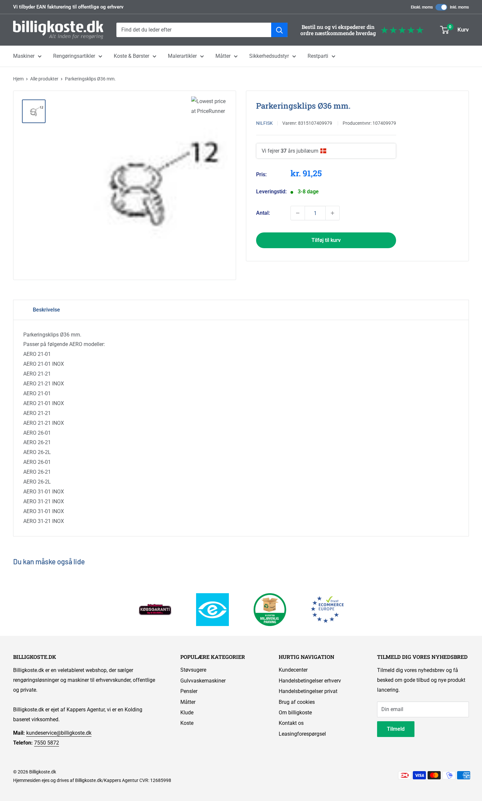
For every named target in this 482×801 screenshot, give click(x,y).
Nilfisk (264, 123)
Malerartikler (182, 56)
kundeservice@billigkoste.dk (58, 733)
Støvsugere (193, 670)
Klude (186, 712)
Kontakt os (291, 723)
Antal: (263, 213)
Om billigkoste (295, 712)
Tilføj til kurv (326, 240)
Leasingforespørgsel (302, 734)
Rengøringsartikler (74, 56)
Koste (186, 723)
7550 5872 (46, 743)
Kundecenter (293, 670)
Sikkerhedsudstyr (269, 56)
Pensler (188, 691)
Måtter (223, 56)
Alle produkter (44, 78)
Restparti (318, 56)
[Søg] (279, 30)
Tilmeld (396, 729)
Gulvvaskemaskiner (203, 681)
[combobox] (193, 30)
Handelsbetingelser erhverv (310, 681)
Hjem (18, 78)
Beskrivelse (46, 310)
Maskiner (23, 56)
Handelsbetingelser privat (308, 691)
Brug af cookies (297, 702)
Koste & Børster (131, 56)
